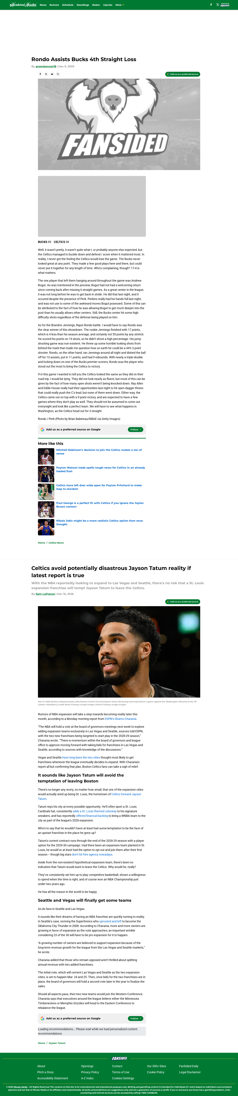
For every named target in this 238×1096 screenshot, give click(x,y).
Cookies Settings (123, 1078)
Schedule (67, 4)
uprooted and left (110, 921)
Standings (83, 4)
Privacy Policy (90, 1072)
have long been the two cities (81, 757)
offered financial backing (92, 815)
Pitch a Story (45, 1072)
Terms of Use (120, 1072)
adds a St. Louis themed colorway (95, 811)
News (43, 4)
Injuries (107, 4)
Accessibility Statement (52, 1078)
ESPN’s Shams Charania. (121, 719)
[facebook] (211, 4)
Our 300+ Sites (156, 1066)
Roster (96, 4)
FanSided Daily (188, 1066)
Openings (87, 1066)
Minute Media (20, 1087)
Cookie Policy (155, 1072)
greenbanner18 (46, 66)
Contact (117, 1066)
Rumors (54, 4)
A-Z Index (87, 1078)
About (41, 1066)
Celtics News (56, 542)
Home (41, 542)
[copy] (58, 74)
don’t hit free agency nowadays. (92, 854)
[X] (217, 4)
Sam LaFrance (45, 594)
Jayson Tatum (57, 1043)
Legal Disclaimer (190, 1072)
